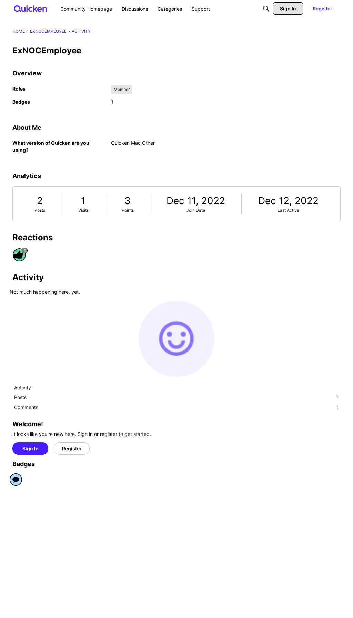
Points (128, 210)
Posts (39, 210)
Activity (22, 387)
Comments (176, 407)
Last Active (288, 210)
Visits (83, 210)
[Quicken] (30, 8)
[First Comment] (15, 479)
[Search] (266, 8)
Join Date (195, 210)
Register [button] (72, 448)
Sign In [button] (30, 448)
